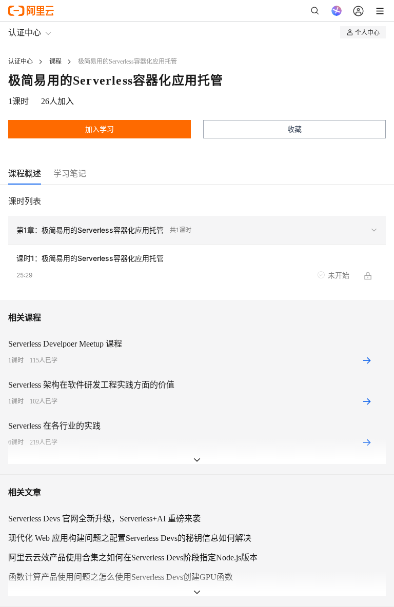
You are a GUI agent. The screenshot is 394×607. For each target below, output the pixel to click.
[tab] (24, 173)
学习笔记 (69, 173)
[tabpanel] (197, 247)
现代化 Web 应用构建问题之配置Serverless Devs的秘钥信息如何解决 (129, 538)
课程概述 (24, 173)
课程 (55, 61)
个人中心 (367, 32)
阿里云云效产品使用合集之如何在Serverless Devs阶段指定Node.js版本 (133, 557)
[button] (197, 230)
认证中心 (24, 32)
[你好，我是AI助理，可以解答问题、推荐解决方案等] (336, 11)
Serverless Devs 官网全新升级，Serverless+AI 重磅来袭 (104, 518)
